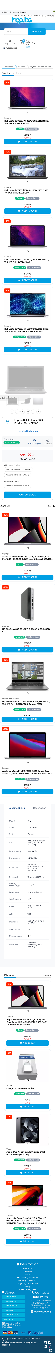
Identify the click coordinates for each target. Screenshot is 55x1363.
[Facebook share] (12, 412)
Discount (5, 506)
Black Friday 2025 (27, 1290)
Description (39, 808)
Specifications (16, 808)
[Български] (54, 11)
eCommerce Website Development (19, 1343)
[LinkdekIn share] (28, 412)
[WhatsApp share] (33, 412)
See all (51, 506)
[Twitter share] (38, 412)
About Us (27, 1269)
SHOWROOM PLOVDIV (10, 1301)
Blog (27, 1286)
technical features (27, 431)
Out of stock (27, 495)
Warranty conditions (27, 1281)
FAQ (28, 1275)
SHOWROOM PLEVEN (10, 1315)
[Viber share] (17, 412)
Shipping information (27, 1284)
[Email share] (22, 412)
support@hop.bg (20, 12)
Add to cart (29, 141)
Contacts (27, 1272)
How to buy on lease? (27, 1278)
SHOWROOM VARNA (10, 1306)
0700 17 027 (7, 12)
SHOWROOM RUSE (9, 1310)
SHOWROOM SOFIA (9, 1297)
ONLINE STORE (8, 1319)
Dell (29, 936)
